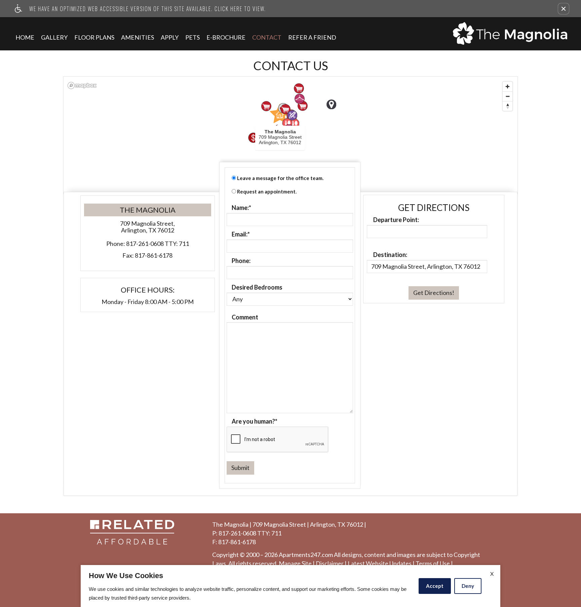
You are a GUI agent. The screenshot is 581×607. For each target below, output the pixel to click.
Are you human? (254, 421)
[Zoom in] (507, 86)
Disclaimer (330, 563)
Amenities (137, 37)
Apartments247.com (306, 555)
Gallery (54, 37)
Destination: (390, 255)
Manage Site (295, 563)
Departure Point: (396, 220)
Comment (245, 317)
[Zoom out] (507, 96)
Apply (170, 37)
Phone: (241, 261)
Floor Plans (94, 37)
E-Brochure (225, 37)
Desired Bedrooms (257, 287)
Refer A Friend (312, 37)
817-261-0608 (157, 244)
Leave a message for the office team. (280, 178)
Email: (241, 234)
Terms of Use (433, 563)
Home (24, 37)
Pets (192, 37)
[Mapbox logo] (82, 85)
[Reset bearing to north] (507, 106)
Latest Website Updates (380, 563)
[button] (563, 8)
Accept (434, 586)
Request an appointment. (267, 191)
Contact (266, 37)
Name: (241, 208)
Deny (468, 586)
